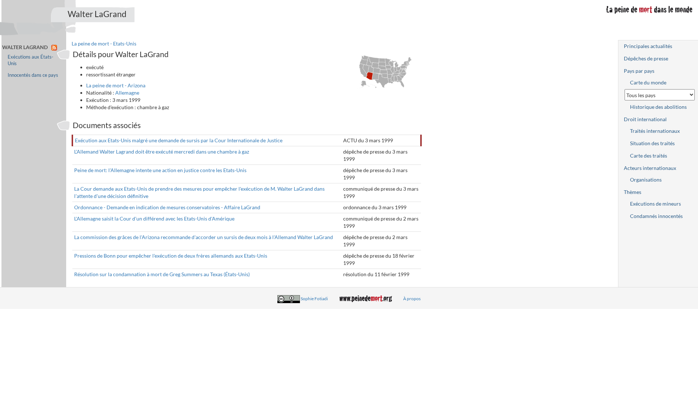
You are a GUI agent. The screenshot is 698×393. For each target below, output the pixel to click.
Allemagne (127, 93)
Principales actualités (648, 46)
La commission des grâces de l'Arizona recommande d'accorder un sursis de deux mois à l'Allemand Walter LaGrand (203, 237)
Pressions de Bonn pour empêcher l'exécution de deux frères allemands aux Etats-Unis (170, 256)
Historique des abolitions (658, 107)
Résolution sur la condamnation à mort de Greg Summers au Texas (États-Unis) (162, 274)
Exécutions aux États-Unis (30, 60)
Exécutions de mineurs (655, 204)
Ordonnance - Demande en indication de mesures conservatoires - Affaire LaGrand (167, 207)
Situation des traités (652, 143)
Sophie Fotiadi (314, 298)
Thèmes (632, 192)
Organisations (646, 179)
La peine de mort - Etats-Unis (104, 43)
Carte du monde (648, 82)
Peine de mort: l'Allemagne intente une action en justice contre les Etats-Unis (160, 170)
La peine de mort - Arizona (115, 85)
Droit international (645, 119)
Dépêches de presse (646, 58)
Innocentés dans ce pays (33, 75)
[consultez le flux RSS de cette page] (54, 47)
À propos (412, 298)
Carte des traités (648, 155)
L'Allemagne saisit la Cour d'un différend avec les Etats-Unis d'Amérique (154, 218)
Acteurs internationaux (650, 168)
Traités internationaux (655, 131)
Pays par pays (639, 71)
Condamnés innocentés (656, 216)
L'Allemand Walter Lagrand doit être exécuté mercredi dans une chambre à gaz (161, 151)
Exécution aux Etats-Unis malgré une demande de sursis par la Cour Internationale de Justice (178, 140)
